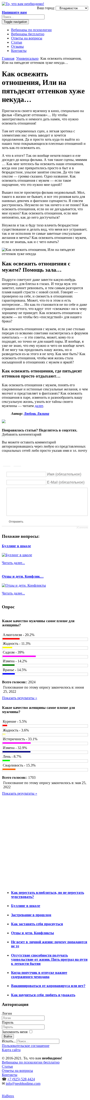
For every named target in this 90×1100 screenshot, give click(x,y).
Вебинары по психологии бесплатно (31, 1062)
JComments (82, 527)
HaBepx (8, 1096)
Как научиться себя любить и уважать (43, 995)
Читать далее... (13, 563)
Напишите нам (14, 12)
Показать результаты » (19, 698)
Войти (8, 1036)
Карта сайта (11, 1050)
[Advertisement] (45, 841)
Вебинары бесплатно (27, 34)
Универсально (27, 58)
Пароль (7, 1022)
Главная (8, 58)
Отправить (16, 521)
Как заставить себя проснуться (37, 924)
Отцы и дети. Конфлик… (23, 576)
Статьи (16, 42)
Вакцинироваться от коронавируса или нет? (48, 986)
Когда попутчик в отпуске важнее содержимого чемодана (39, 975)
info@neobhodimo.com (23, 1083)
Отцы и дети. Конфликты (32, 933)
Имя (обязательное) (64, 474)
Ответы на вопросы (26, 38)
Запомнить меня (15, 1032)
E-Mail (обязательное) (65, 482)
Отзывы (17, 46)
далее (39, 406)
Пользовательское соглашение (25, 1046)
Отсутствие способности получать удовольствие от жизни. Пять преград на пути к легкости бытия (49, 959)
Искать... (9, 1041)
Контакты (19, 51)
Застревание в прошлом (31, 915)
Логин (7, 1013)
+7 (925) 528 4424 (21, 1079)
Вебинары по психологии (31, 30)
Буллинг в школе (16, 546)
